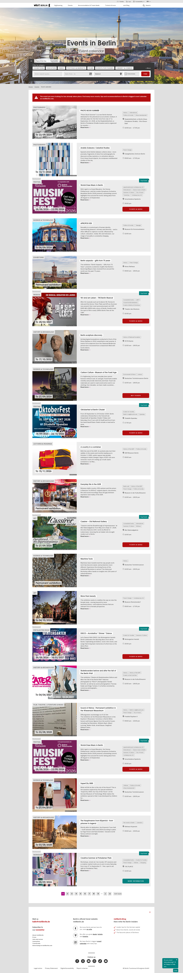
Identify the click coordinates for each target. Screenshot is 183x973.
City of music (140, 192)
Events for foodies (128, 411)
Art (35, 518)
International (133, 112)
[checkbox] (39, 68)
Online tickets (131, 74)
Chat (175, 970)
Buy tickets (136, 395)
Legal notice (38, 968)
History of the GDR (128, 449)
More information (136, 881)
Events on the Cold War (130, 675)
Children (125, 785)
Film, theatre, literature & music (48, 705)
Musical (36, 295)
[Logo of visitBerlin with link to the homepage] (41, 5)
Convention (36, 941)
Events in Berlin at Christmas (131, 305)
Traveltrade (36, 943)
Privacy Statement (51, 968)
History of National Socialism (131, 337)
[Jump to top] (150, 913)
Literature (139, 822)
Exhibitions (38, 257)
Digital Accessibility (67, 968)
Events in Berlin (91, 43)
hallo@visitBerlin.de (41, 922)
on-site (89, 929)
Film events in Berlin (129, 822)
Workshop (38, 855)
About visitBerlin (37, 935)
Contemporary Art (137, 195)
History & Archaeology (43, 332)
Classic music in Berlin (139, 190)
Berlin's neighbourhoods (130, 414)
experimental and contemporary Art (133, 187)
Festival (37, 182)
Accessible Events (128, 300)
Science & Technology (43, 220)
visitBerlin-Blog (120, 919)
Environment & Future (129, 374)
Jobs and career (37, 939)
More (149, 68)
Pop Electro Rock (41, 630)
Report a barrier (82, 968)
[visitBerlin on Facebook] (77, 961)
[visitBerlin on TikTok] (100, 961)
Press (34, 937)
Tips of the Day (41, 61)
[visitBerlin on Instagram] (94, 961)
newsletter (40, 930)
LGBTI (138, 300)
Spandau (142, 414)
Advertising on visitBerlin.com (42, 945)
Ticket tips (126, 195)
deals (95, 934)
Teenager (138, 225)
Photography (39, 107)
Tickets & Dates (135, 209)
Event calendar (91, 51)
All (31, 61)
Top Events (54, 61)
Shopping (143, 862)
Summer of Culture (128, 192)
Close (176, 959)
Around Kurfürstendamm (130, 302)
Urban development (141, 115)
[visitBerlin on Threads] (83, 961)
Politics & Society (128, 115)
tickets (85, 936)
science (140, 374)
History (125, 112)
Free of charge (127, 150)
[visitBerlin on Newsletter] (106, 961)
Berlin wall (126, 486)
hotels (100, 934)
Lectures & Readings (42, 444)
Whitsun (138, 526)
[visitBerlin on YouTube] (89, 961)
